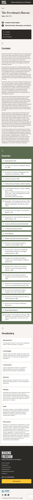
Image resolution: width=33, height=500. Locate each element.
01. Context (6, 32)
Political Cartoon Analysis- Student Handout (17, 184)
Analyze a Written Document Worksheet (16, 224)
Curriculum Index (6, 467)
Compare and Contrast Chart (13, 228)
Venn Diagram (9, 233)
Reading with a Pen (10, 161)
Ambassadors (5, 465)
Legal (21, 498)
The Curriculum (6, 463)
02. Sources (6, 34)
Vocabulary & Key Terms (8, 471)
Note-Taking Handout (11, 310)
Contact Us (4, 473)
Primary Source (6, 469)
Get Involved (16, 481)
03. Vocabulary (7, 37)
